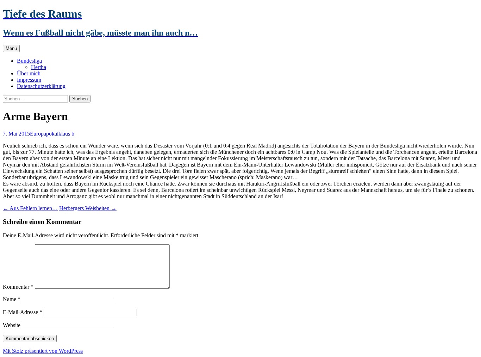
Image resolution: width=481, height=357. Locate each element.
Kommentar (18, 287)
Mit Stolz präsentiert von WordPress (43, 351)
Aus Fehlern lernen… (30, 208)
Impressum (29, 80)
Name (11, 299)
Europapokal (44, 134)
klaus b (66, 134)
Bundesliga (29, 61)
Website (11, 325)
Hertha (38, 67)
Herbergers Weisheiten (88, 208)
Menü (11, 48)
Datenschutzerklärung (41, 86)
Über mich (28, 73)
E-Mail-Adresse (22, 312)
